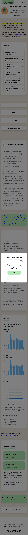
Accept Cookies (14, 273)
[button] (14, 267)
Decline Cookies (14, 277)
